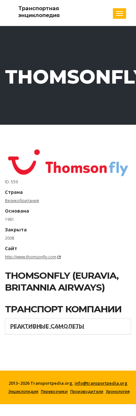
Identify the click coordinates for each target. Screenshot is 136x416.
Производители (86, 392)
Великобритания (22, 200)
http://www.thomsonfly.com (30, 257)
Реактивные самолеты (47, 326)
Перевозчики (54, 392)
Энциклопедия (23, 392)
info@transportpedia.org (101, 383)
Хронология (118, 392)
